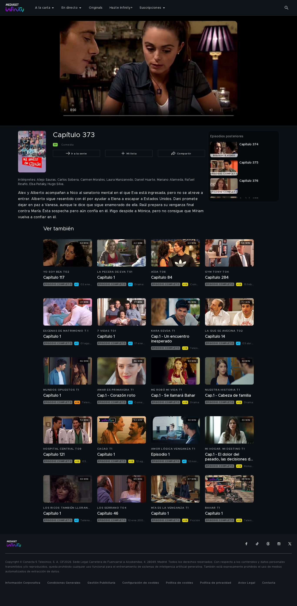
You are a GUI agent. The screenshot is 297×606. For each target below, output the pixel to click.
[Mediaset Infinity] (15, 7)
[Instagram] (279, 544)
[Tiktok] (257, 544)
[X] (290, 544)
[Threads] (268, 544)
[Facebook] (246, 544)
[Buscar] (286, 7)
